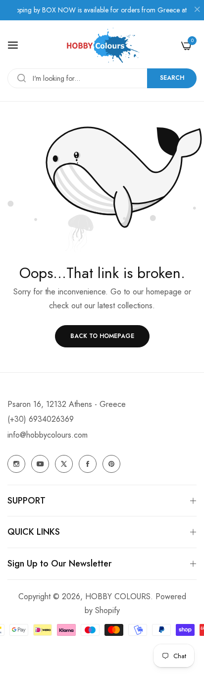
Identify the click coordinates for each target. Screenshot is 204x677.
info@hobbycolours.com (47, 435)
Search (172, 77)
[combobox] (102, 78)
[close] (197, 10)
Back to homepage (102, 336)
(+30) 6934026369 (40, 419)
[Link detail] (16, 464)
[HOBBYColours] (102, 45)
